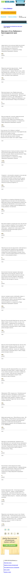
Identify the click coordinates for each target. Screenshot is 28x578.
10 (17, 533)
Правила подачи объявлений (11, 565)
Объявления (20, 1)
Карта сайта (7, 569)
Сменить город (7, 572)
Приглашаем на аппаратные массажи (13, 26)
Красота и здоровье (12, 16)
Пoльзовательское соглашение (11, 567)
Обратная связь (8, 562)
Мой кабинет (20, 5)
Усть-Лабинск (8, 8)
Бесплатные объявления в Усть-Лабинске (7, 2)
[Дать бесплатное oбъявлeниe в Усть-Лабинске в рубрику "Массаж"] (8, 12)
